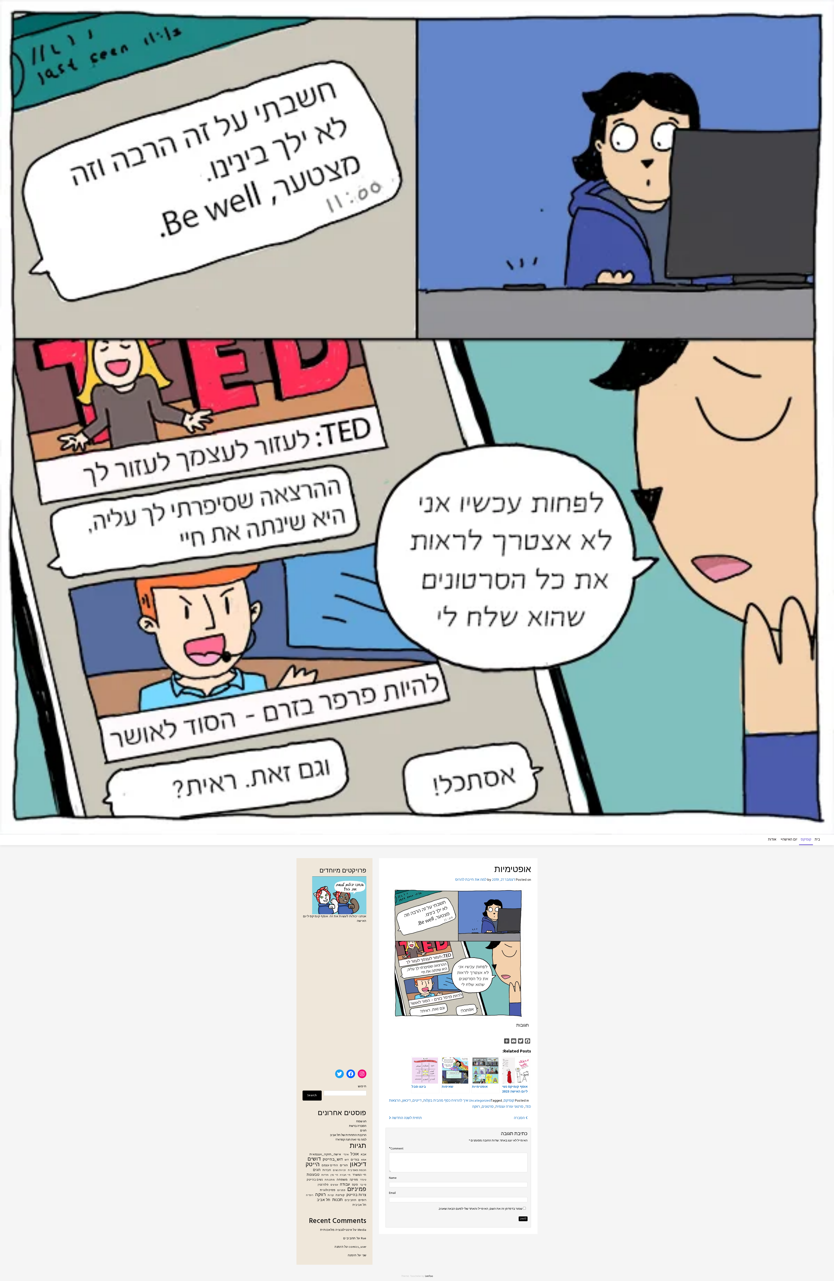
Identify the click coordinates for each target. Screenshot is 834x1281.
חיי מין (334, 1175)
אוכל (355, 1154)
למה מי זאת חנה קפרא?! (351, 1139)
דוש (347, 1160)
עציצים (334, 1185)
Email (392, 1193)
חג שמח (361, 1121)
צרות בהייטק (356, 1195)
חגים (363, 1130)
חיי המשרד (359, 1175)
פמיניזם (356, 1189)
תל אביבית (359, 1205)
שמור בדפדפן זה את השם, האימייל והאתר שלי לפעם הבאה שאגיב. (480, 1209)
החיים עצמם (330, 1165)
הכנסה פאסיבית (357, 1170)
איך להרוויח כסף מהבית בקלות (445, 1101)
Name (393, 1178)
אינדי (346, 1155)
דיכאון (406, 1101)
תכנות (337, 1200)
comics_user (357, 1246)
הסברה (520, 1118)
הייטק (313, 1165)
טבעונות (313, 1175)
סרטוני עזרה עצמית (509, 1107)
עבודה (345, 1184)
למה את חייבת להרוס (470, 880)
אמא (363, 1160)
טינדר (363, 1180)
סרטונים (488, 1107)
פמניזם (341, 1190)
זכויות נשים (339, 1170)
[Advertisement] (334, 998)
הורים (344, 1165)
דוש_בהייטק (333, 1159)
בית (817, 839)
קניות (331, 1195)
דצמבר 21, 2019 (503, 880)
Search (312, 1095)
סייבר (363, 1185)
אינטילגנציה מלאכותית (336, 1230)
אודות (772, 839)
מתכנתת (330, 1180)
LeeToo (429, 1276)
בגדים (355, 1160)
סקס (355, 1185)
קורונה (340, 1195)
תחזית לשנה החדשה (406, 1118)
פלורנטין (323, 1185)
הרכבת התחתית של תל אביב (348, 1135)
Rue (363, 1238)
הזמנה (339, 1246)
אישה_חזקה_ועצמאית (325, 1154)
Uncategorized (480, 1101)
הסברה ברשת (357, 1126)
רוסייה (309, 1195)
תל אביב (323, 1200)
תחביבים (350, 1200)
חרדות (325, 1175)
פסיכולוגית (327, 1190)
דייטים (417, 1101)
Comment (397, 1149)
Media (362, 1230)
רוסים (362, 1200)
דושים (314, 1159)
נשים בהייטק (315, 1180)
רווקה (476, 1107)
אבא (363, 1155)
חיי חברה (345, 1175)
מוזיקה (354, 1180)
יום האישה (789, 839)
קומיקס (806, 839)
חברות (327, 1170)
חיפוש (362, 1086)
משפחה (342, 1180)
